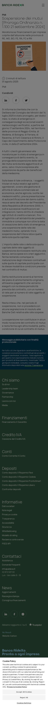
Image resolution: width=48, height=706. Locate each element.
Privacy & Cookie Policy (17, 687)
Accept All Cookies (24, 692)
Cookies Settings (24, 703)
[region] (24, 681)
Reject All (24, 697)
